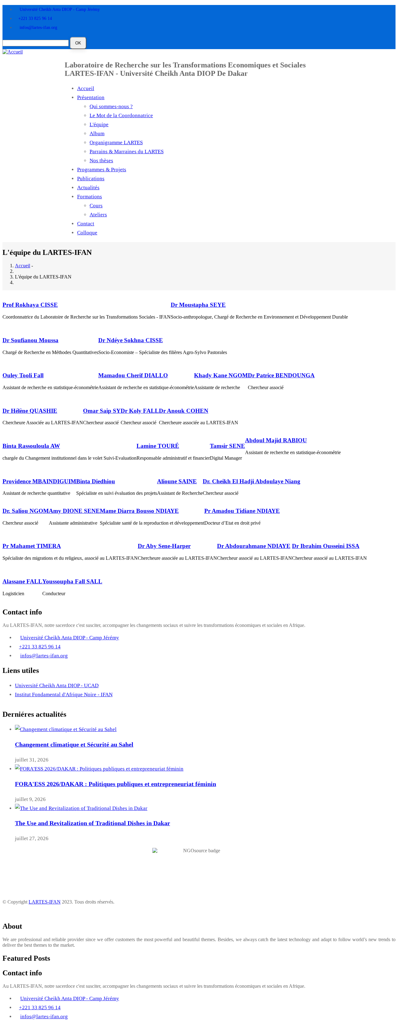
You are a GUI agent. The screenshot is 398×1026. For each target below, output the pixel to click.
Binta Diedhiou (95, 481)
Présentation (90, 97)
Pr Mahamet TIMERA (31, 546)
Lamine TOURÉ (158, 446)
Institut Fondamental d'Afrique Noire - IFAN (64, 694)
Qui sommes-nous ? (111, 106)
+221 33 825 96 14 (35, 18)
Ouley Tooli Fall (23, 375)
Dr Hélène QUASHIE (29, 410)
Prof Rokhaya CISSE (30, 304)
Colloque (87, 233)
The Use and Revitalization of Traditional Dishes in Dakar (92, 823)
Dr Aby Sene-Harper (164, 546)
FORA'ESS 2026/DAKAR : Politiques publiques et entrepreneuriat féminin (115, 783)
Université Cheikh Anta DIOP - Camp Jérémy (60, 9)
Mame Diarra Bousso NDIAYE (139, 511)
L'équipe (99, 124)
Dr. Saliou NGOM (25, 511)
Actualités (88, 188)
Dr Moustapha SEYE (198, 304)
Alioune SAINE (177, 481)
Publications (90, 179)
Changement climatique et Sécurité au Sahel (74, 744)
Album (97, 133)
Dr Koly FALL (140, 410)
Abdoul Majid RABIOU (276, 440)
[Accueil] (12, 51)
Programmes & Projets (101, 170)
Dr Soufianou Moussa (30, 340)
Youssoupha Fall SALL (72, 581)
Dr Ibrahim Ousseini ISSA (325, 546)
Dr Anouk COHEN (183, 410)
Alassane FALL (22, 581)
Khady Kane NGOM (221, 375)
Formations (89, 197)
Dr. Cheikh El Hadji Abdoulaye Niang (251, 481)
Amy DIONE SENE (74, 511)
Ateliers (98, 215)
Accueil (85, 88)
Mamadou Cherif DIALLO (133, 375)
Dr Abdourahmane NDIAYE (253, 546)
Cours (96, 206)
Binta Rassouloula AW (31, 446)
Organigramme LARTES (116, 142)
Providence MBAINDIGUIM (39, 481)
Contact (85, 224)
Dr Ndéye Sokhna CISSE (130, 340)
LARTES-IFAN (45, 901)
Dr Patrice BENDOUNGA (281, 375)
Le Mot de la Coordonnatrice (121, 115)
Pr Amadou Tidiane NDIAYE (242, 511)
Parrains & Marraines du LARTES (127, 151)
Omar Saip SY (102, 410)
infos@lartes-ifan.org (38, 27)
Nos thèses (101, 160)
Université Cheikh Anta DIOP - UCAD (57, 685)
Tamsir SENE (227, 446)
